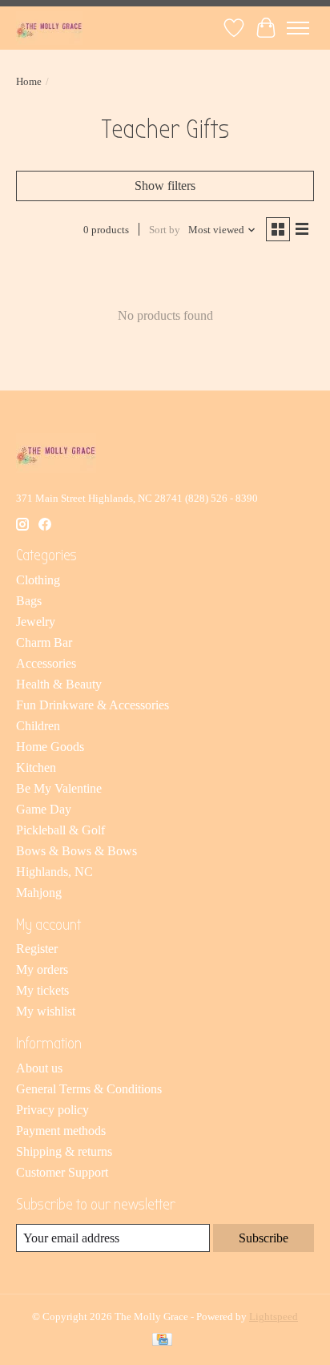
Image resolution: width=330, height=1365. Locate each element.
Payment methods (61, 1130)
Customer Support (62, 1172)
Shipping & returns (64, 1151)
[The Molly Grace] (49, 27)
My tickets (42, 990)
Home (29, 81)
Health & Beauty (59, 684)
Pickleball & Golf (60, 830)
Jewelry (35, 621)
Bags (29, 601)
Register (37, 948)
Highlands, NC (54, 871)
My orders (42, 969)
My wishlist (45, 1011)
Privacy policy (52, 1110)
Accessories (46, 663)
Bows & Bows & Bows (76, 851)
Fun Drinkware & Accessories (92, 705)
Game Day (43, 809)
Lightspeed (273, 1316)
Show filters (165, 185)
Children (38, 726)
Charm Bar (44, 642)
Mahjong (39, 892)
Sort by (164, 230)
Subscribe (263, 1238)
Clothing (38, 580)
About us (39, 1068)
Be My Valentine (59, 788)
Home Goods (50, 746)
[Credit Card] (162, 1341)
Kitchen (36, 767)
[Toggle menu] (298, 28)
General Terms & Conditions (89, 1089)
